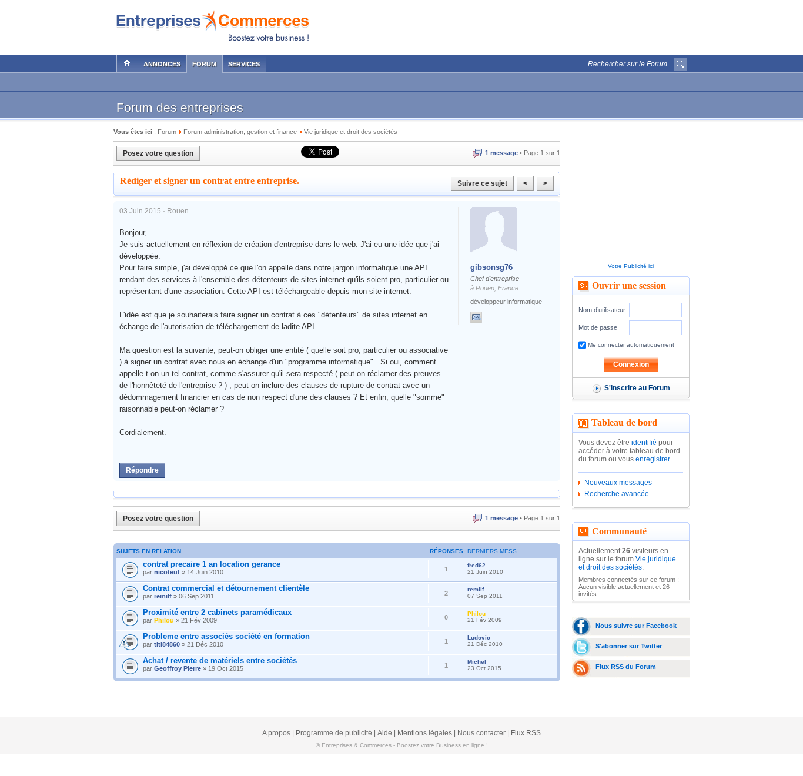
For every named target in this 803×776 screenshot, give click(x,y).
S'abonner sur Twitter (628, 646)
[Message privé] (476, 317)
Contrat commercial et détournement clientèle (226, 588)
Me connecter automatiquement (630, 345)
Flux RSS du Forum (625, 666)
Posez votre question (158, 153)
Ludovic (478, 637)
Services (244, 64)
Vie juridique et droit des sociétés (627, 563)
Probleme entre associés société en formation (226, 636)
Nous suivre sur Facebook (636, 625)
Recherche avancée (616, 494)
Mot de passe (597, 327)
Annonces (161, 64)
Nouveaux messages (618, 483)
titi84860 (167, 644)
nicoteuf (167, 572)
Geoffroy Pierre (177, 668)
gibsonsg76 (491, 267)
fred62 (476, 565)
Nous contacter (481, 733)
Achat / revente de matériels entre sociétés (220, 660)
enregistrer (652, 459)
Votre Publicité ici (631, 266)
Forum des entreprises (179, 107)
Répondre (142, 470)
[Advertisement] (549, 24)
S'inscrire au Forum (637, 388)
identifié (644, 443)
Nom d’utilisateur (601, 309)
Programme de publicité (334, 733)
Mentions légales (424, 733)
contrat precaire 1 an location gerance (211, 564)
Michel (476, 661)
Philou (164, 620)
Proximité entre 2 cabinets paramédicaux (217, 612)
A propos (276, 733)
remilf (163, 596)
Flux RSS (526, 733)
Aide (384, 733)
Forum (204, 64)
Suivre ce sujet (482, 183)
